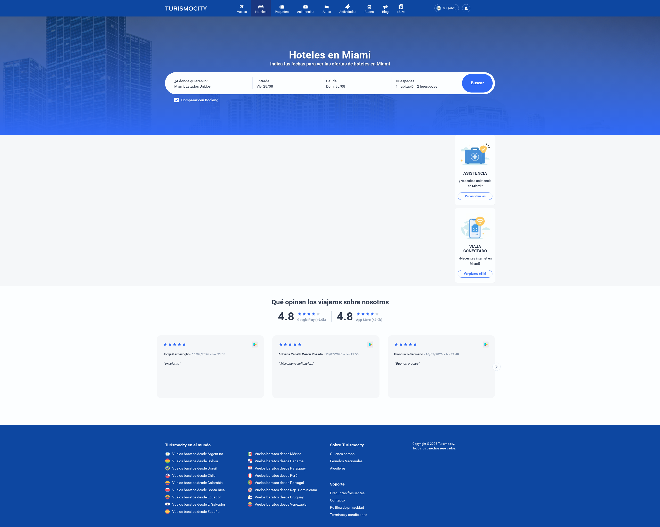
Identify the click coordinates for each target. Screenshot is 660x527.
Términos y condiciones (348, 515)
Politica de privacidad (347, 507)
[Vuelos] (186, 8)
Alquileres (337, 468)
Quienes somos (342, 454)
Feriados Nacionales (346, 461)
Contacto (337, 500)
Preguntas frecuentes (347, 493)
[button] (466, 8)
